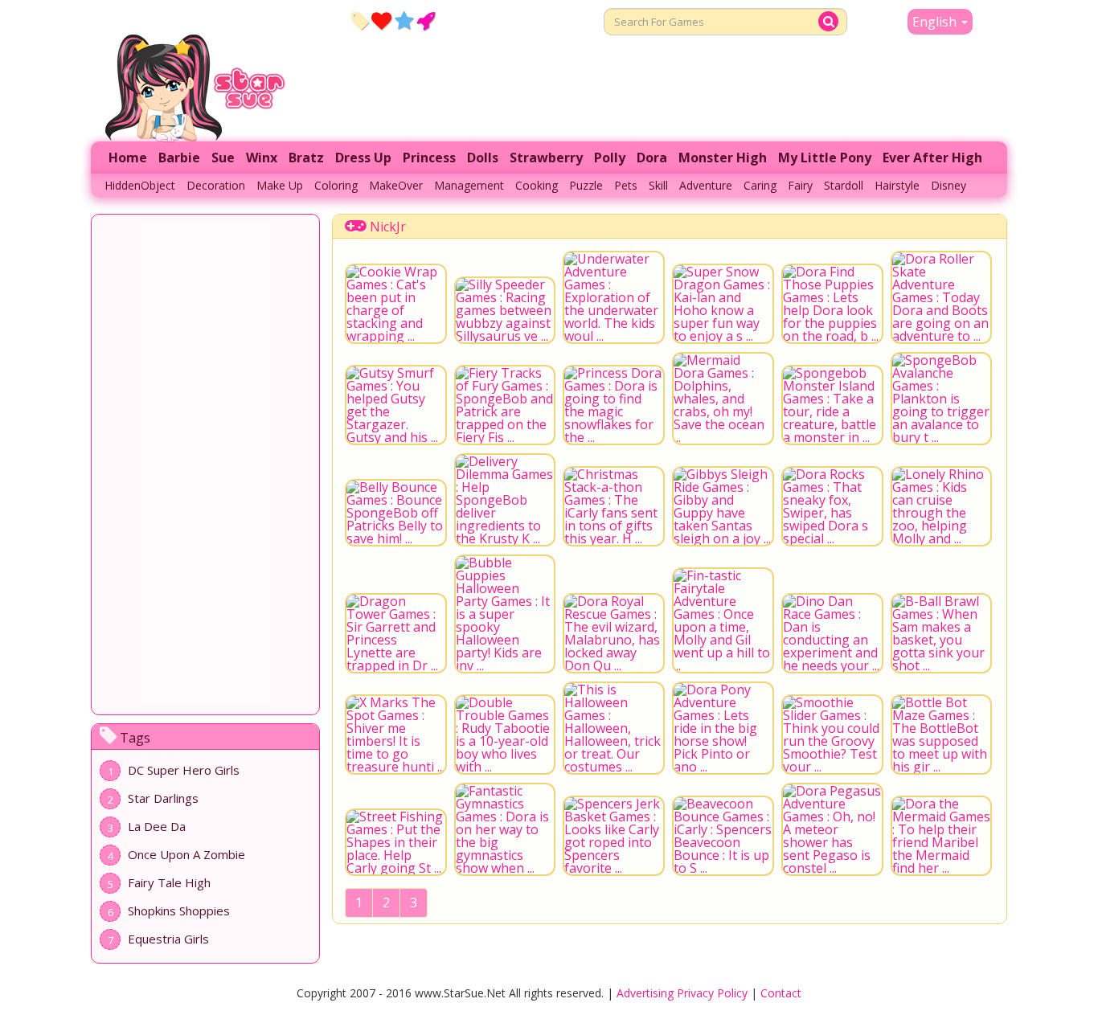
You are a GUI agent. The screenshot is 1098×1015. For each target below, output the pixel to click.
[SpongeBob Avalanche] (941, 399)
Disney (948, 185)
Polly (609, 157)
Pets (625, 185)
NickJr (388, 226)
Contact (780, 993)
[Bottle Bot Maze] (941, 734)
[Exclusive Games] (404, 20)
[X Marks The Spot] (395, 734)
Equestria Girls (168, 939)
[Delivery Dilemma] (505, 500)
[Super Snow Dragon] (723, 303)
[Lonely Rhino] (941, 506)
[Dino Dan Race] (832, 633)
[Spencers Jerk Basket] (613, 835)
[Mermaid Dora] (723, 399)
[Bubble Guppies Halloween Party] (505, 614)
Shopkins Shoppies (179, 910)
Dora (652, 157)
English (936, 22)
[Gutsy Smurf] (395, 405)
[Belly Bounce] (395, 513)
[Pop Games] (381, 20)
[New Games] (359, 20)
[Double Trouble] (505, 734)
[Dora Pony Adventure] (723, 728)
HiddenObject (139, 185)
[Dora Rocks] (832, 506)
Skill (658, 185)
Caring (760, 185)
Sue (223, 157)
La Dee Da (157, 826)
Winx (261, 157)
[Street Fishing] (395, 842)
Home (128, 157)
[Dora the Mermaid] (941, 835)
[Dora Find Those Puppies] (832, 303)
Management (469, 185)
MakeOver (396, 185)
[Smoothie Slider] (832, 734)
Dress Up (363, 157)
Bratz (306, 157)
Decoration (215, 185)
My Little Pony (824, 157)
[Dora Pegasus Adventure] (832, 829)
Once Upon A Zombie (186, 854)
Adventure (705, 185)
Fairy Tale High (169, 882)
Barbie (179, 157)
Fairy (800, 185)
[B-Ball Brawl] (941, 633)
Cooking (536, 185)
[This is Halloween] (613, 728)
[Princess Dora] (613, 405)
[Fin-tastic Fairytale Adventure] (723, 620)
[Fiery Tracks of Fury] (505, 405)
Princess (429, 157)
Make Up (279, 185)
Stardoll (843, 185)
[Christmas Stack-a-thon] (613, 506)
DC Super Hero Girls (184, 770)
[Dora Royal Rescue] (613, 633)
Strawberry (546, 157)
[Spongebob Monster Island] (832, 405)
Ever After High (932, 157)
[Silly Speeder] (505, 310)
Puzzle (586, 185)
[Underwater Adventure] (613, 297)
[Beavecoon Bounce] (723, 835)
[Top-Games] (425, 20)
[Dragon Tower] (395, 633)
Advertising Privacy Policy (682, 993)
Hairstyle (897, 185)
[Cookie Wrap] (395, 303)
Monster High (722, 157)
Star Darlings (163, 798)
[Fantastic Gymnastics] (505, 829)
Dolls (482, 157)
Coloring (336, 185)
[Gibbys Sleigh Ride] (723, 506)
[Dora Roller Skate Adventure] (941, 297)
